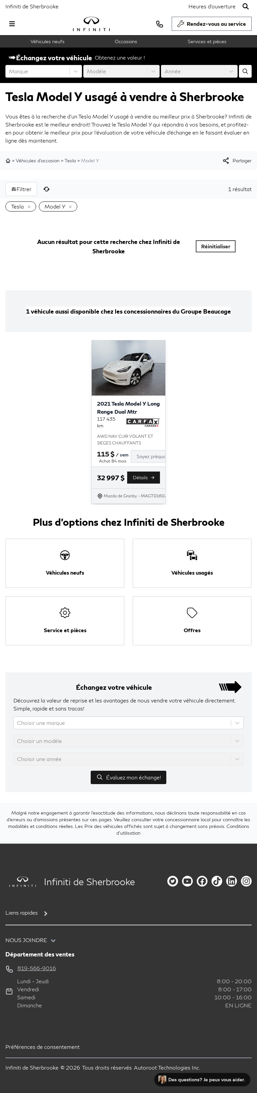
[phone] (159, 24)
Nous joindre (26, 940)
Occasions (126, 41)
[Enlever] (27, 207)
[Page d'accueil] (8, 160)
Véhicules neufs (47, 41)
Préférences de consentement (42, 1046)
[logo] (91, 24)
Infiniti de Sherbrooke (32, 6)
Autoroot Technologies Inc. (167, 1067)
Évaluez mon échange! (133, 777)
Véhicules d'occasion (38, 160)
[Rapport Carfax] (143, 422)
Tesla (70, 160)
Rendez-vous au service (216, 23)
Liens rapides (21, 912)
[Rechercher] (246, 6)
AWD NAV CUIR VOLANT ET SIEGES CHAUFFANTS (125, 439)
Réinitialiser (216, 246)
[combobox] (9, 71)
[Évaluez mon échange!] (245, 71)
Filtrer (23, 189)
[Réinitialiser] (46, 189)
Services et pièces (207, 41)
